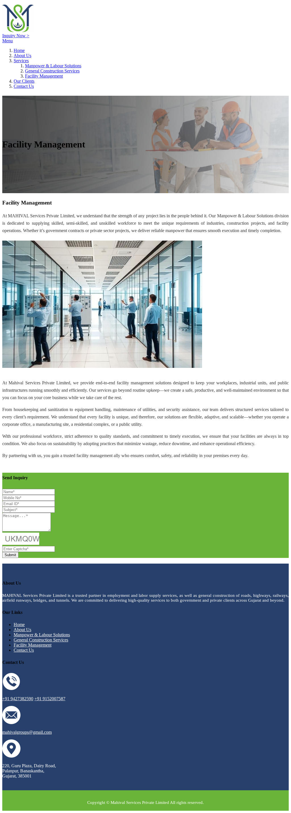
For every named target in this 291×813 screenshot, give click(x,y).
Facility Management (44, 76)
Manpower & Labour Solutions (53, 65)
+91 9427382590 (17, 698)
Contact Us (24, 86)
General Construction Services (52, 70)
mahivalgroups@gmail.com (27, 732)
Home (19, 50)
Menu (7, 40)
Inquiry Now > (15, 35)
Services (21, 60)
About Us (22, 55)
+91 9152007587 (49, 698)
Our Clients (24, 81)
